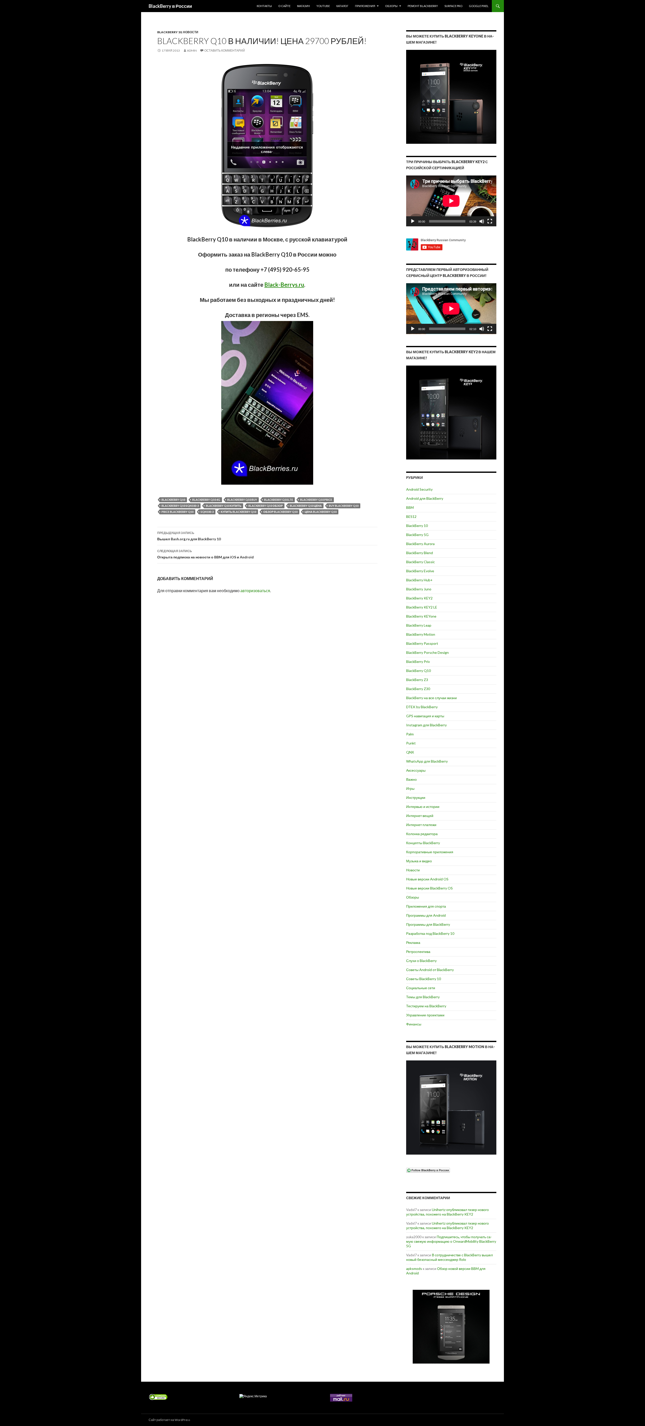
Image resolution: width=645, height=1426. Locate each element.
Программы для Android (426, 915)
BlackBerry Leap (418, 625)
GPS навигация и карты (425, 716)
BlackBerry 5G (417, 534)
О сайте (284, 6)
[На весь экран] (489, 221)
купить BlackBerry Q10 (238, 511)
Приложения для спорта (426, 906)
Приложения (365, 6)
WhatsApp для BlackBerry (427, 761)
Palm (410, 734)
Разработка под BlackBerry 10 (430, 933)
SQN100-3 (207, 511)
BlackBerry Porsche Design (427, 652)
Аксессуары (416, 770)
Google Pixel (479, 6)
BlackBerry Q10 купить (223, 505)
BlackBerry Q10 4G (206, 499)
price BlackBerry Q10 (178, 511)
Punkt (411, 743)
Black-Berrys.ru (284, 284)
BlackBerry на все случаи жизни (431, 698)
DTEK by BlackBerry (422, 707)
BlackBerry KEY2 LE (421, 607)
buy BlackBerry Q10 (344, 505)
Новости (190, 32)
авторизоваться (255, 590)
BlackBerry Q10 (173, 499)
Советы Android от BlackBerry (430, 970)
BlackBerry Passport (422, 643)
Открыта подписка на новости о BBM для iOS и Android (205, 554)
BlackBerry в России (170, 6)
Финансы (413, 1024)
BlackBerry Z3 (417, 680)
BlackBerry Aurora (420, 544)
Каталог (342, 6)
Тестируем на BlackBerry (426, 1006)
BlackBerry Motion (420, 634)
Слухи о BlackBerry (421, 960)
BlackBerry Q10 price (316, 499)
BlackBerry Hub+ (419, 580)
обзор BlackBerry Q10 (280, 511)
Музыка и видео (419, 861)
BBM (410, 507)
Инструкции (415, 797)
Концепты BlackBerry (423, 843)
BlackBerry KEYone (421, 616)
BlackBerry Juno (418, 589)
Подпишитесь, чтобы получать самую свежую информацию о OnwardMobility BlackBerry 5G (451, 1241)
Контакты (264, 6)
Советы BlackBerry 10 (423, 979)
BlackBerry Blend (419, 553)
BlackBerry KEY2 (419, 598)
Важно (411, 779)
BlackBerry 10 (169, 32)
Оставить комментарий (224, 50)
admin (192, 50)
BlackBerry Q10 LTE (278, 499)
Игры (410, 788)
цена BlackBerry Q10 (321, 511)
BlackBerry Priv (418, 661)
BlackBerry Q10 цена (306, 505)
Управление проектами (425, 1015)
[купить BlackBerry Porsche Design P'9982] (451, 1327)
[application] (451, 200)
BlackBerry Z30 (418, 689)
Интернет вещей (419, 815)
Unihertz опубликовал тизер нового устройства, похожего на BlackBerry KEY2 (447, 1211)
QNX (410, 752)
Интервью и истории (422, 806)
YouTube (323, 6)
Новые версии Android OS (427, 879)
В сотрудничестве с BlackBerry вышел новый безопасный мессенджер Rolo (449, 1257)
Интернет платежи (421, 825)
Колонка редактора (422, 834)
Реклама (413, 942)
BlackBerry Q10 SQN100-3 (180, 505)
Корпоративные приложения (429, 852)
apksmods (414, 1268)
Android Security (419, 489)
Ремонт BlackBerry (423, 6)
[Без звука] (481, 221)
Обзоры (391, 6)
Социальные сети (420, 988)
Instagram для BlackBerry (426, 725)
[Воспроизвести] (412, 221)
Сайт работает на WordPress (169, 1420)
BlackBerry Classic (420, 562)
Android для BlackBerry (424, 498)
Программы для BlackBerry (428, 924)
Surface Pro (453, 6)
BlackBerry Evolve (420, 571)
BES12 (411, 516)
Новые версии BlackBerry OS (429, 888)
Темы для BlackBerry (423, 997)
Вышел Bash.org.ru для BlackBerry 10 (189, 536)
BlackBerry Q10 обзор (265, 505)
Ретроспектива (418, 951)
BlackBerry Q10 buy (242, 499)
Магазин (303, 6)
